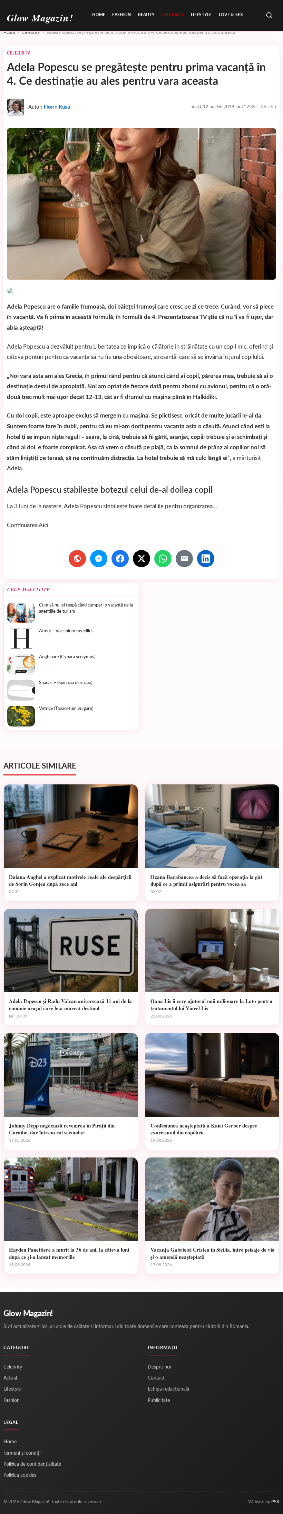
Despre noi (159, 1367)
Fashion (121, 15)
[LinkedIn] (205, 558)
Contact (156, 1378)
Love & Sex (231, 15)
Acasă (9, 32)
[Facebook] (120, 558)
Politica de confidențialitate (32, 1464)
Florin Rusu (57, 107)
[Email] (184, 558)
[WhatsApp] (163, 558)
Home (98, 15)
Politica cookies (19, 1475)
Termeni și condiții (22, 1453)
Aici (43, 525)
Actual (10, 1378)
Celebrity (173, 15)
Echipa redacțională (168, 1389)
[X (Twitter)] (141, 558)
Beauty (146, 15)
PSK (275, 1502)
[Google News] (77, 558)
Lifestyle (201, 15)
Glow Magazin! (28, 1313)
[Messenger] (98, 558)
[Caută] (269, 15)
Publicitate (159, 1400)
